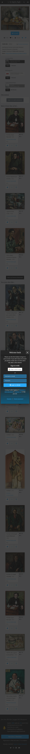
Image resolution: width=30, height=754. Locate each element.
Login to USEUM (15, 385)
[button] (15, 369)
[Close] (27, 352)
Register (9, 399)
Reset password (18, 399)
